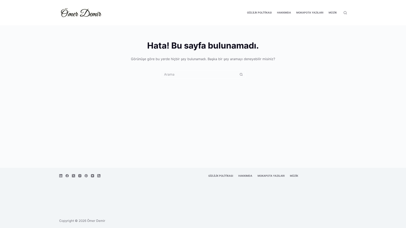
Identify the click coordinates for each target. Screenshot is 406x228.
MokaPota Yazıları (309, 12)
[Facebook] (67, 175)
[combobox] (199, 74)
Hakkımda (284, 12)
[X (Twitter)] (73, 175)
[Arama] (345, 12)
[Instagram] (79, 175)
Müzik (333, 12)
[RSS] (98, 175)
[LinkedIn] (60, 175)
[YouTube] (92, 175)
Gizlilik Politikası (259, 12)
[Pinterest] (86, 175)
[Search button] (241, 74)
